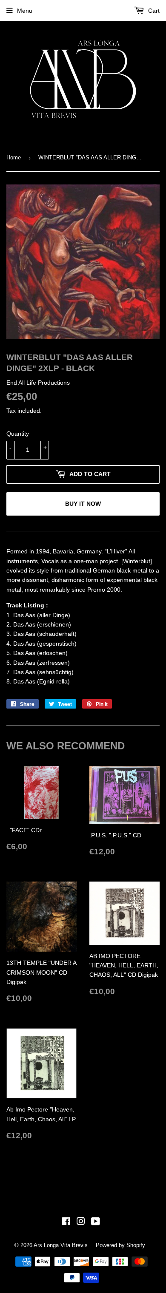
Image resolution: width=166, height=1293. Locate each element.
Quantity (17, 433)
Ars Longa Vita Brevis (61, 1245)
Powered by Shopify (120, 1245)
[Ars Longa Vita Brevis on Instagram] (81, 1222)
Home (13, 157)
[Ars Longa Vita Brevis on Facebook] (66, 1222)
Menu (24, 10)
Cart (153, 10)
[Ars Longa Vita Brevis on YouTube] (95, 1222)
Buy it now (83, 503)
